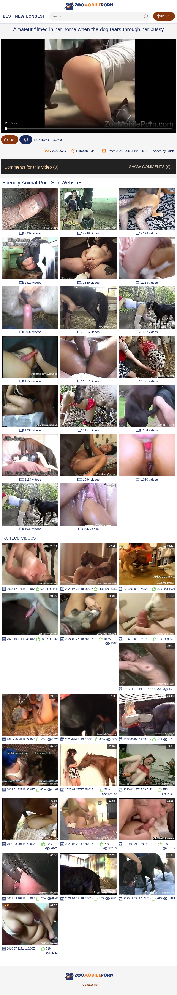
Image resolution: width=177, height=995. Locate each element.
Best (8, 16)
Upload (165, 16)
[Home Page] (88, 6)
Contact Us (90, 984)
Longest (35, 16)
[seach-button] (145, 16)
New (19, 16)
